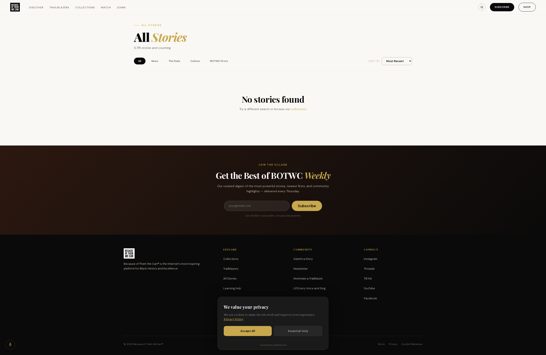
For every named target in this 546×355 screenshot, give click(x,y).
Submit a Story (303, 259)
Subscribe (502, 7)
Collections (85, 7)
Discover (36, 7)
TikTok (368, 278)
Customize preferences (273, 344)
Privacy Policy (234, 319)
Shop (527, 7)
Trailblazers (59, 7)
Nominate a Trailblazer (308, 278)
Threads (369, 269)
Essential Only (298, 331)
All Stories (230, 278)
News (154, 61)
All (139, 61)
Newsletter (300, 269)
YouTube (369, 288)
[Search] (482, 7)
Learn (121, 7)
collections (298, 109)
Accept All (247, 331)
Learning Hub (232, 288)
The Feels (174, 61)
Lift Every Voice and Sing (309, 288)
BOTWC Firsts (219, 61)
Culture (195, 61)
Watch (106, 7)
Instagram (370, 259)
